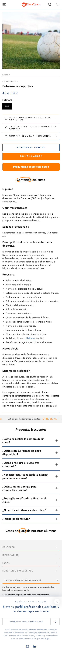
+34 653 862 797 (46, 419)
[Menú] (4, 4)
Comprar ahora (31, 156)
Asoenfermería (10, 81)
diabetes (30, 338)
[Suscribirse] (58, 580)
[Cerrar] (56, 601)
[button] (49, 4)
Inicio (5, 75)
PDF (8, 107)
